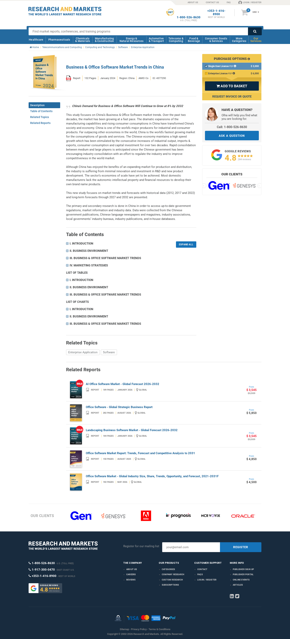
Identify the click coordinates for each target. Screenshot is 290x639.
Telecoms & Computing (175, 40)
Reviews (131, 580)
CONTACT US (212, 2)
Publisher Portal (243, 574)
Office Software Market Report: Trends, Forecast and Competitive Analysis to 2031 (140, 453)
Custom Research (172, 580)
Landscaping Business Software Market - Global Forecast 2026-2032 (132, 430)
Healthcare (36, 39)
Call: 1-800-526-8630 (232, 127)
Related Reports (40, 123)
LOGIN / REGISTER (252, 2)
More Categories (239, 40)
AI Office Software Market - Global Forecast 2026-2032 (122, 384)
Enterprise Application (82, 352)
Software (109, 352)
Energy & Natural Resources (131, 40)
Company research (173, 574)
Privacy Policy (139, 629)
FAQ (229, 2)
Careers (131, 574)
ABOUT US (193, 2)
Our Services (255, 40)
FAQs (200, 574)
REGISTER (240, 547)
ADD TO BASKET (231, 86)
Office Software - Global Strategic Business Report (119, 407)
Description (37, 105)
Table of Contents (41, 111)
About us (131, 569)
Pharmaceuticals (59, 39)
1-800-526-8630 (188, 17)
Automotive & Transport (156, 40)
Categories (168, 569)
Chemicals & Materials (82, 40)
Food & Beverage (194, 40)
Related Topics (39, 117)
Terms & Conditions (159, 629)
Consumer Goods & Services (216, 40)
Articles (238, 585)
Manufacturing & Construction (104, 40)
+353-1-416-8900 (216, 12)
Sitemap (124, 629)
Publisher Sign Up (243, 569)
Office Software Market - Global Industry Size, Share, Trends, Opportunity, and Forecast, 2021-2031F (152, 476)
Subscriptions (170, 585)
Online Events (241, 580)
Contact (202, 569)
